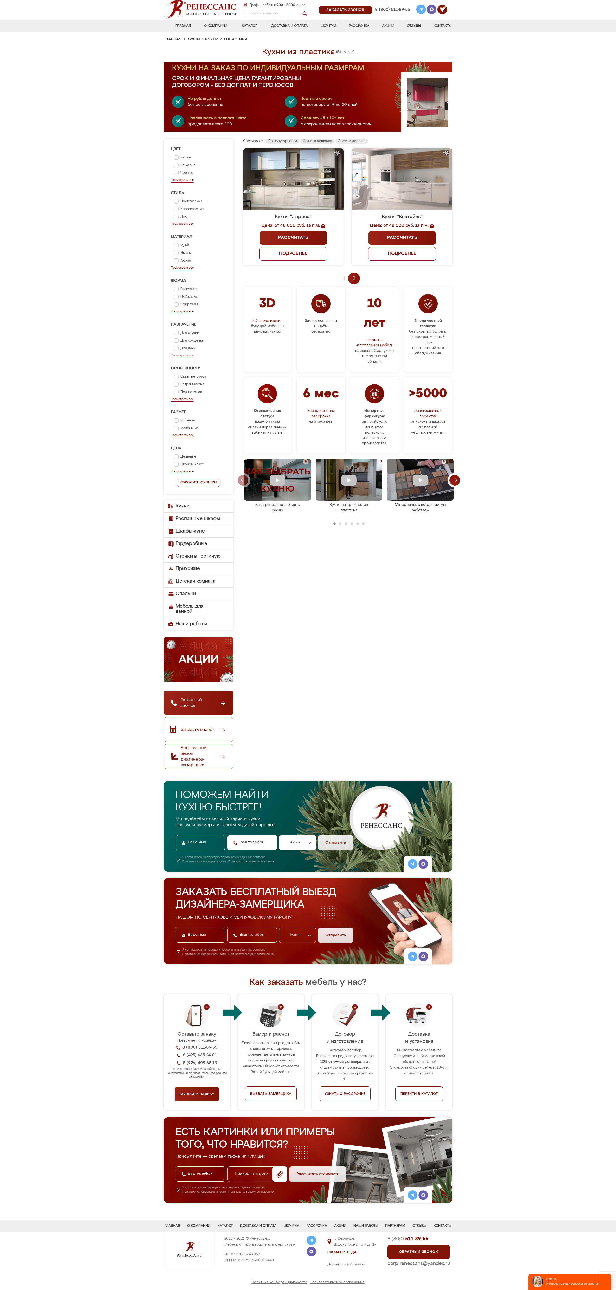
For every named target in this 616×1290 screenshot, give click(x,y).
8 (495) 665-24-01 (392, 3)
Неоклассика (191, 201)
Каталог (249, 26)
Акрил (185, 260)
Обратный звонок (418, 1252)
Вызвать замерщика (271, 1094)
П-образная (189, 296)
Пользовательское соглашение (337, 1282)
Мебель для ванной (190, 609)
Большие (187, 420)
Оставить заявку (197, 1094)
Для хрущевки (192, 340)
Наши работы (191, 623)
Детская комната (196, 581)
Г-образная (189, 304)
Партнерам (395, 1226)
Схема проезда (341, 1252)
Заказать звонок (345, 10)
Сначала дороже (352, 141)
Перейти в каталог (419, 1094)
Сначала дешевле (317, 141)
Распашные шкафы (198, 518)
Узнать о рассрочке (345, 1094)
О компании (215, 26)
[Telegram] (421, 10)
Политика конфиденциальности (279, 1282)
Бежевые (188, 165)
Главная (183, 26)
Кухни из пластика (226, 39)
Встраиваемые (192, 384)
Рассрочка (359, 26)
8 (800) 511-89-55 (392, 10)
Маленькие (189, 428)
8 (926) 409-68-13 (392, 16)
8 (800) (407, 1239)
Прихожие (188, 568)
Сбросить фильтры (198, 482)
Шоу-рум (328, 26)
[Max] (431, 10)
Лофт (184, 216)
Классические (192, 209)
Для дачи (187, 348)
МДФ (184, 245)
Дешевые (188, 456)
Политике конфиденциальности (204, 861)
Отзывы (414, 26)
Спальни (186, 593)
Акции (388, 26)
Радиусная (188, 289)
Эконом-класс (192, 464)
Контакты (442, 26)
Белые (185, 157)
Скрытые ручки (193, 376)
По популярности (282, 141)
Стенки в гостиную (198, 556)
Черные (186, 173)
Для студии (189, 333)
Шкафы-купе (190, 531)
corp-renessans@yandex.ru (418, 1263)
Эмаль (185, 253)
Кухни (193, 39)
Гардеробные (191, 543)
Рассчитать (293, 238)
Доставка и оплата (289, 26)
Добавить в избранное (346, 1264)
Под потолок (191, 392)
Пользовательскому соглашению (251, 861)
